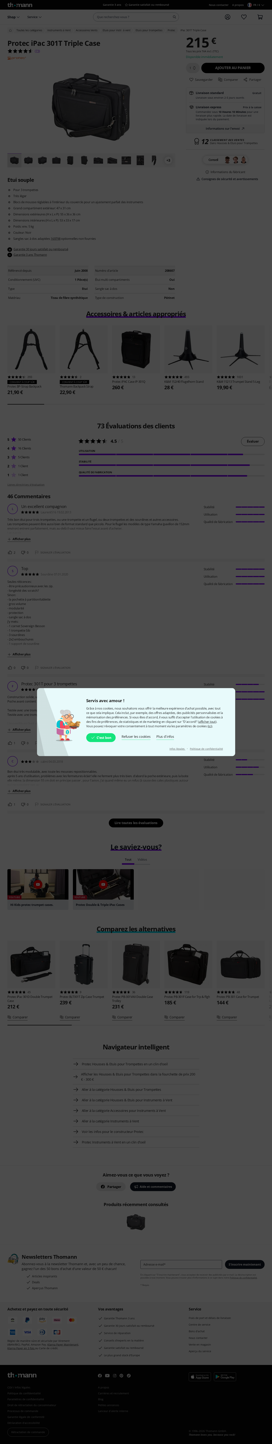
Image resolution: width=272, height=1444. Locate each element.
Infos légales (177, 749)
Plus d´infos (165, 736)
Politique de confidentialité (206, 749)
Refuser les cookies (136, 736)
